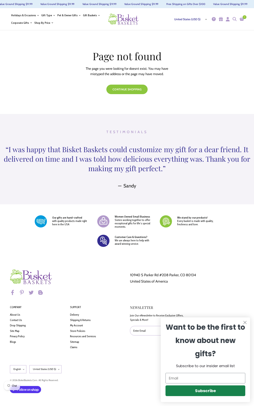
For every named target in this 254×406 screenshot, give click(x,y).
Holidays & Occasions (23, 15)
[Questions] (213, 19)
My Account (76, 325)
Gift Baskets (90, 15)
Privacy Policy (17, 336)
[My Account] (227, 19)
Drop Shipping (18, 325)
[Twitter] (33, 292)
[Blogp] (42, 292)
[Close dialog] (244, 322)
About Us (15, 314)
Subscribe (205, 391)
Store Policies (77, 331)
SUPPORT (75, 307)
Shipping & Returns (80, 320)
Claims (73, 347)
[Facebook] (14, 292)
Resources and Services (83, 336)
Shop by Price (42, 23)
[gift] (220, 19)
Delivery (74, 314)
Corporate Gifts (20, 23)
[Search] (234, 19)
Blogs (13, 342)
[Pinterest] (23, 292)
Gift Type (46, 15)
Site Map (14, 331)
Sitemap (74, 342)
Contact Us (16, 320)
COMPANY (15, 307)
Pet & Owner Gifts (67, 15)
